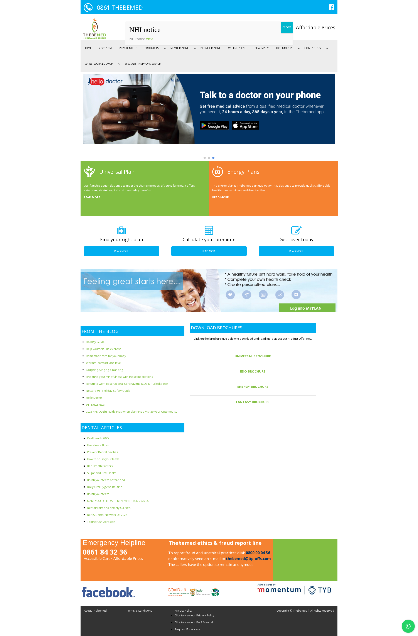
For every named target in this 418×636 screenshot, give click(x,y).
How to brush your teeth (103, 459)
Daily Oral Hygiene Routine (104, 487)
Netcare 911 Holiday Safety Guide (108, 391)
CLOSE (287, 27)
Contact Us (312, 48)
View (149, 39)
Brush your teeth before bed (106, 480)
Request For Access (187, 629)
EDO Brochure (252, 371)
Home (87, 48)
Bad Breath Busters (100, 466)
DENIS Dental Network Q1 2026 (107, 515)
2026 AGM (105, 48)
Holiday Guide (95, 342)
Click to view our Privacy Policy (194, 615)
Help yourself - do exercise (103, 349)
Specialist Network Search (143, 64)
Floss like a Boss (98, 445)
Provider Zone (211, 48)
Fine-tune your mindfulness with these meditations (119, 377)
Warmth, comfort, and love (103, 363)
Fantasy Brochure (252, 402)
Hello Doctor (94, 398)
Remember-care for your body (106, 356)
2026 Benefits (128, 48)
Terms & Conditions (139, 610)
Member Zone (179, 48)
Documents (284, 48)
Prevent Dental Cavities (102, 452)
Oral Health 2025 (98, 438)
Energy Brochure (252, 386)
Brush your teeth (98, 494)
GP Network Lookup (99, 64)
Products (151, 48)
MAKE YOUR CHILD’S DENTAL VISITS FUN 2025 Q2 (118, 501)
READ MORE (92, 197)
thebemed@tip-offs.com (248, 558)
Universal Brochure (253, 356)
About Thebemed (95, 610)
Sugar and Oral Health (101, 473)
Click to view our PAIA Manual (194, 622)
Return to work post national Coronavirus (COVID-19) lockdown (127, 384)
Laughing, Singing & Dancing (104, 370)
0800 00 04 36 (258, 552)
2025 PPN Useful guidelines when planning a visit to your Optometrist (131, 411)
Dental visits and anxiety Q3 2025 (109, 508)
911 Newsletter (96, 405)
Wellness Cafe (237, 48)
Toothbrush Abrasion (101, 522)
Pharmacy (262, 48)
